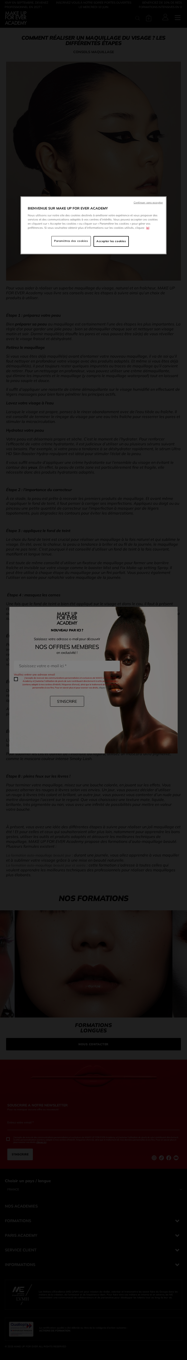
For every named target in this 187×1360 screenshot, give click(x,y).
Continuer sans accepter (148, 202)
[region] (93, 226)
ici (147, 227)
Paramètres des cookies (71, 241)
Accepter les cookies (111, 241)
